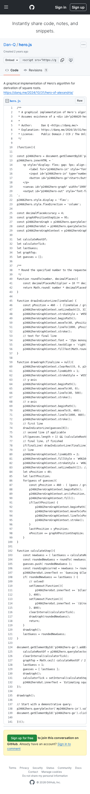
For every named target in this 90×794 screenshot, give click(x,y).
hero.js (25, 44)
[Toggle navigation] (6, 7)
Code (14, 70)
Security (38, 767)
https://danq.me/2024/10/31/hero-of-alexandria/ (38, 92)
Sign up (78, 7)
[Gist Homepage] (32, 7)
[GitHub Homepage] (32, 782)
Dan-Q (9, 44)
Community (65, 767)
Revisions (38, 70)
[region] (45, 415)
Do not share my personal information (45, 775)
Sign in (60, 7)
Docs (78, 767)
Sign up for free (22, 738)
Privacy (24, 767)
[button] (62, 60)
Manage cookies (52, 771)
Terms (12, 767)
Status (50, 767)
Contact (33, 771)
